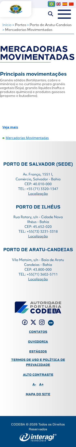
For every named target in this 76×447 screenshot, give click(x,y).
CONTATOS (38, 332)
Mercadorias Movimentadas (28, 29)
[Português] (51, 4)
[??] (71, 4)
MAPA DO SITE (38, 394)
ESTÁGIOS (38, 351)
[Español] (64, 4)
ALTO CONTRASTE (38, 375)
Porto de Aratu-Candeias (51, 24)
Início (7, 24)
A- (34, 384)
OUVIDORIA (38, 342)
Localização (38, 193)
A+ (41, 384)
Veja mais (10, 127)
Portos (20, 24)
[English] (58, 4)
